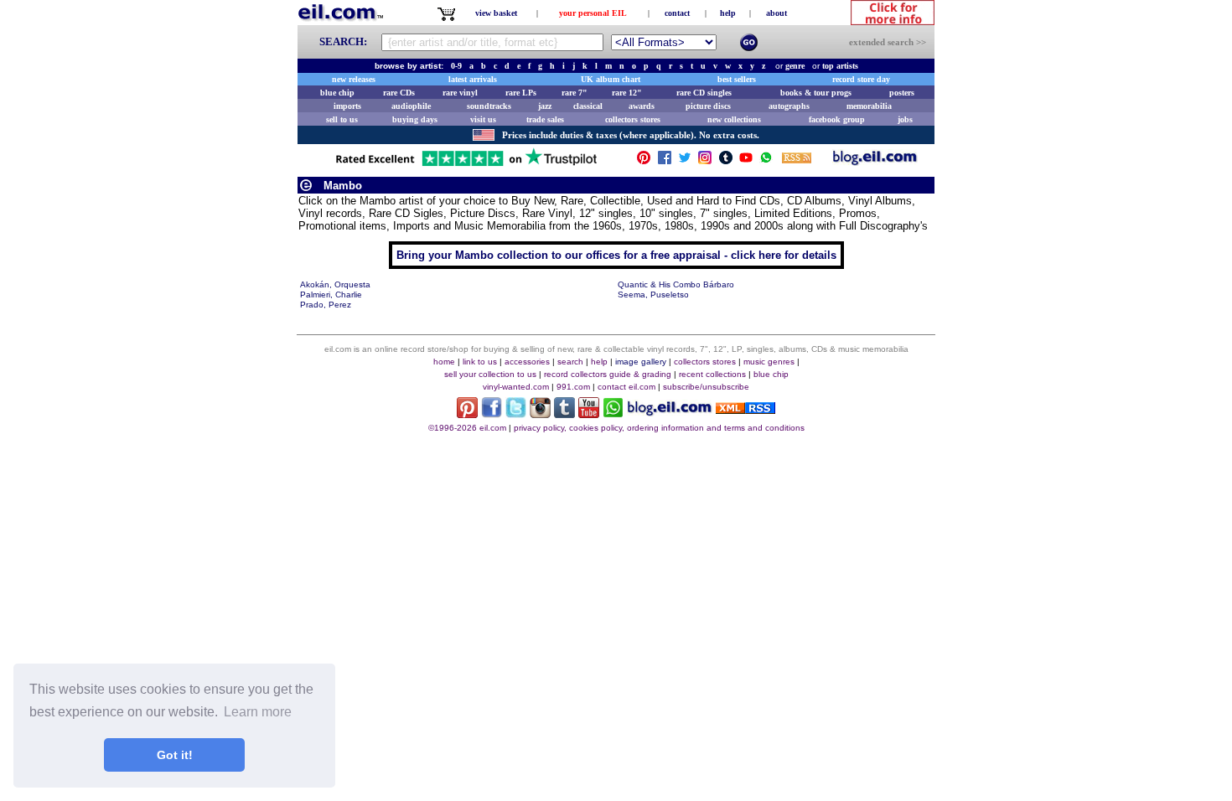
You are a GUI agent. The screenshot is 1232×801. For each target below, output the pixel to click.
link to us (480, 361)
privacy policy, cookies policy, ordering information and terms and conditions (659, 427)
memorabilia (869, 106)
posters (901, 92)
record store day (861, 79)
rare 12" (627, 92)
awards (642, 106)
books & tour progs (816, 92)
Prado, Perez (325, 304)
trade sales (545, 119)
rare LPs (520, 92)
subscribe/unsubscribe (706, 386)
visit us (483, 119)
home (444, 361)
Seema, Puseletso (653, 294)
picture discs (708, 106)
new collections (734, 119)
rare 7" (575, 92)
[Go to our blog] (875, 161)
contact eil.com (626, 386)
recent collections (712, 374)
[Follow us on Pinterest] (643, 161)
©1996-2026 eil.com (467, 427)
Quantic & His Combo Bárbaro (676, 284)
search (570, 361)
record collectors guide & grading (607, 374)
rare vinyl (460, 92)
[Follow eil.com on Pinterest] (467, 413)
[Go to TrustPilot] (466, 165)
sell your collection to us (490, 374)
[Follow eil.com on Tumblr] (564, 413)
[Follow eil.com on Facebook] (491, 413)
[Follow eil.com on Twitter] (515, 413)
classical (588, 106)
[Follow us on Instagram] (705, 161)
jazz (544, 106)
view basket (496, 13)
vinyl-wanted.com (516, 386)
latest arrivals (472, 79)
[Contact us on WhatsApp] (766, 161)
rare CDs (399, 92)
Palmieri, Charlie (331, 294)
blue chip (337, 92)
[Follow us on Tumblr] (725, 161)
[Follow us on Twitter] (684, 161)
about (776, 13)
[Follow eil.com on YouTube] (588, 413)
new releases (353, 79)
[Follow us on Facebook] (664, 161)
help (728, 13)
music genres (769, 361)
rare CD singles (704, 92)
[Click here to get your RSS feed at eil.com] (796, 160)
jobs (905, 119)
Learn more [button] (258, 712)
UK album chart (610, 79)
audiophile (411, 106)
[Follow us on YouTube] (746, 161)
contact (677, 13)
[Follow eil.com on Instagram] (540, 413)
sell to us (342, 119)
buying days (414, 119)
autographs (789, 106)
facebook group (837, 119)
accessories (527, 361)
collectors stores (632, 119)
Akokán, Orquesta (335, 284)
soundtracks (489, 106)
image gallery (640, 361)
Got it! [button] (175, 755)
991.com (573, 386)
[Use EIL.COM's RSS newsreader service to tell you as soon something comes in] (745, 409)
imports (347, 106)
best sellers (736, 79)
